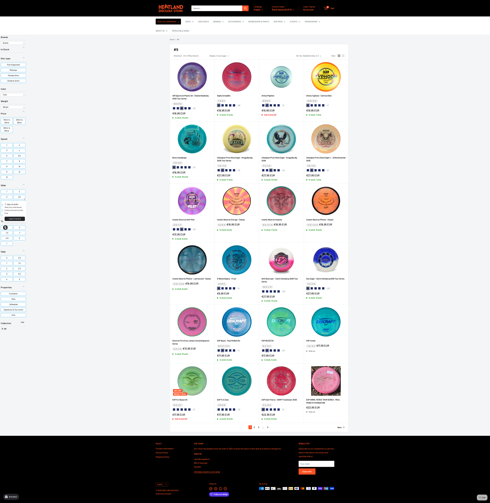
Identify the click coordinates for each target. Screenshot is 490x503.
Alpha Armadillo (223, 96)
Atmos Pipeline (268, 96)
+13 (239, 409)
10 (19, 166)
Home (172, 39)
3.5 (19, 197)
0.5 (19, 258)
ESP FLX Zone (223, 400)
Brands (4, 37)
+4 (238, 350)
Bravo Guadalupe (179, 157)
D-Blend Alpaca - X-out (226, 279)
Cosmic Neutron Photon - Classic (320, 219)
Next (340, 427)
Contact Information (165, 448)
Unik (13, 315)
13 (7, 177)
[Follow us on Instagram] (215, 489)
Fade (3, 251)
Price (3, 113)
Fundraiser (13, 294)
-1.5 (6, 233)
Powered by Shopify (164, 494)
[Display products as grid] (339, 56)
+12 (194, 167)
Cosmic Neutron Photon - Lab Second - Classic (191, 279)
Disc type (5, 58)
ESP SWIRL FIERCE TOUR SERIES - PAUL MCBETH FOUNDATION (323, 401)
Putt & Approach (13, 65)
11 (6, 172)
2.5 (19, 268)
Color (3, 88)
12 (19, 172)
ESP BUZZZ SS (268, 340)
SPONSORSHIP (311, 21)
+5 (283, 105)
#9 (5, 329)
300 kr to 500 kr (6, 129)
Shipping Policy (162, 457)
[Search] (245, 8)
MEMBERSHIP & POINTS (258, 21)
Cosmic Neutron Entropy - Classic (231, 219)
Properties (6, 287)
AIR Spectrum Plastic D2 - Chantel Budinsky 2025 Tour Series (190, 97)
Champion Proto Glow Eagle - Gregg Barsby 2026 (279, 159)
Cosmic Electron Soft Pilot (183, 219)
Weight (4, 101)
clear (22, 322)
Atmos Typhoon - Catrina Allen (319, 96)
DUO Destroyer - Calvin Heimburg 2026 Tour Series (280, 280)
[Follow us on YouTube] (220, 489)
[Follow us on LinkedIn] (225, 489)
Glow (13, 299)
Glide (3, 185)
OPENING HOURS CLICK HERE (207, 472)
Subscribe (307, 471)
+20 (328, 288)
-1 (19, 233)
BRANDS (217, 21)
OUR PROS (278, 21)
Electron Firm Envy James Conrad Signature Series (190, 342)
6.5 (19, 156)
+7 (327, 105)
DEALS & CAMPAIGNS (166, 21)
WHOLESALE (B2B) (180, 30)
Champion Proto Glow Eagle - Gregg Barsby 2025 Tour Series (235, 159)
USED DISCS (203, 21)
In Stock (5, 49)
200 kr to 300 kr (19, 121)
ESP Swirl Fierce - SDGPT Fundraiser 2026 (279, 400)
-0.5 (6, 238)
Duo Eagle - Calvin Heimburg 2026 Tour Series (325, 279)
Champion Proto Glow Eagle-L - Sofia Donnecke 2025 (326, 159)
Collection (6, 323)
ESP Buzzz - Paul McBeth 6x (228, 340)
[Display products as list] (343, 56)
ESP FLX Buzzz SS (179, 400)
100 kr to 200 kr (6, 121)
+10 (194, 108)
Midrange (13, 70)
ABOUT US (160, 30)
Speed (4, 138)
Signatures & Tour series (13, 310)
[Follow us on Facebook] (211, 489)
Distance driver (13, 81)
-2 (19, 227)
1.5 (19, 263)
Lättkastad (13, 304)
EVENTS (293, 21)
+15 (239, 170)
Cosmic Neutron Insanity (272, 219)
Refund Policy (162, 452)
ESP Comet (311, 340)
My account (308, 9)
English (159, 484)
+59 (239, 105)
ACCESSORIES (234, 21)
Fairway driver (13, 75)
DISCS (188, 21)
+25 (283, 291)
